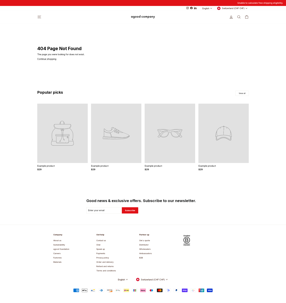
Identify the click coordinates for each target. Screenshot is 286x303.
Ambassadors (145, 253)
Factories (57, 258)
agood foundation (61, 249)
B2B (141, 258)
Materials (57, 262)
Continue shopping (46, 59)
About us (57, 240)
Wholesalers (145, 249)
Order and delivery (105, 262)
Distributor (144, 245)
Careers (57, 253)
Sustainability (59, 245)
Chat (98, 245)
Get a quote (144, 240)
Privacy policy (102, 258)
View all (242, 93)
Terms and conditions (106, 271)
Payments (100, 253)
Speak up (100, 249)
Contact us (101, 240)
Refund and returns (105, 266)
